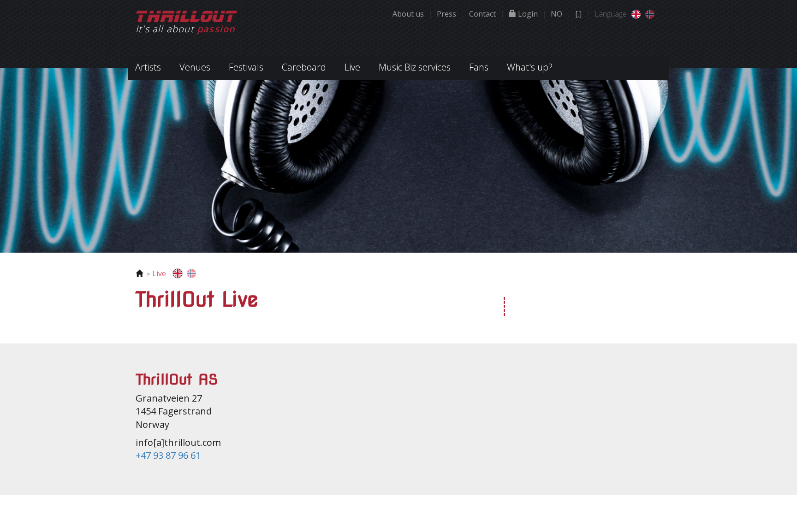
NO (556, 14)
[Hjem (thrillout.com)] (649, 13)
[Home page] (186, 15)
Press (446, 14)
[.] (578, 14)
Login (527, 14)
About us (408, 14)
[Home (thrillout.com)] (636, 13)
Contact (482, 14)
